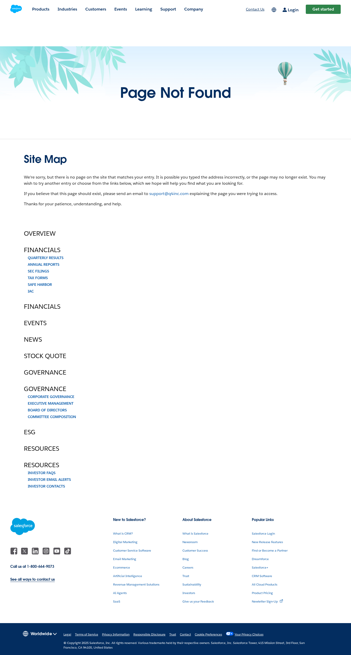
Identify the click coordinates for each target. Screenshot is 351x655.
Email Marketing (124, 559)
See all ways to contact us (32, 579)
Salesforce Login (263, 533)
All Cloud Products (264, 584)
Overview (40, 234)
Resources (41, 449)
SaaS (116, 601)
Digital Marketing (125, 542)
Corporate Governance (51, 397)
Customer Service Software (132, 550)
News (33, 340)
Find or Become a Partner (270, 550)
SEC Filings (38, 271)
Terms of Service (86, 634)
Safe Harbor (40, 284)
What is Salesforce (195, 533)
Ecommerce (121, 567)
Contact (185, 634)
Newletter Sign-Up (265, 601)
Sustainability (191, 584)
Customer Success (195, 550)
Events (35, 323)
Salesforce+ (260, 567)
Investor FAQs (42, 473)
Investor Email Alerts (49, 479)
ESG (29, 432)
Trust (185, 576)
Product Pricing (262, 593)
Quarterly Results (45, 258)
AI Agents (120, 593)
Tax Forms (38, 278)
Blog (185, 559)
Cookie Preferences (208, 634)
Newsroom (190, 542)
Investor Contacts (46, 486)
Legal (67, 634)
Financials (42, 250)
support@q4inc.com (169, 193)
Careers (187, 567)
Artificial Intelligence (127, 576)
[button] (39, 633)
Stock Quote (45, 356)
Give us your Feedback (198, 601)
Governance (45, 372)
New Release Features (267, 542)
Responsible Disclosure (149, 634)
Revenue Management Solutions (136, 584)
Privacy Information (116, 634)
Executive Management (50, 403)
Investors (188, 593)
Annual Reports (43, 264)
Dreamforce (260, 559)
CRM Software (262, 576)
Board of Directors (47, 410)
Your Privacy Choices (249, 634)
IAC (31, 291)
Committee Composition (52, 417)
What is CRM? (123, 533)
